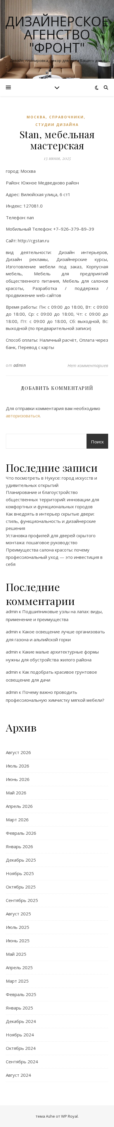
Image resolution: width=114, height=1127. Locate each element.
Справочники (66, 117)
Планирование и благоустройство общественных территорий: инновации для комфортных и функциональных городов (52, 499)
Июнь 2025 (18, 940)
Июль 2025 (17, 927)
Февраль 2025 (21, 994)
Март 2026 (17, 819)
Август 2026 (18, 752)
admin (19, 365)
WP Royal (69, 1116)
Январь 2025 (19, 1008)
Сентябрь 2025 (22, 900)
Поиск (97, 442)
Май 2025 (16, 954)
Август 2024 (18, 1075)
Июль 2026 (17, 766)
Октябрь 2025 (21, 887)
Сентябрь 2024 (22, 1061)
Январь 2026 (19, 846)
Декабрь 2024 (21, 1021)
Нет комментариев (88, 365)
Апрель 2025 (19, 967)
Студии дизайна (57, 124)
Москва (36, 117)
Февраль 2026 (21, 833)
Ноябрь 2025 (20, 873)
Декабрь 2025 (21, 860)
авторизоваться (23, 416)
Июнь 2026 (18, 779)
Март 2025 (17, 981)
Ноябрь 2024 (20, 1035)
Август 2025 (18, 914)
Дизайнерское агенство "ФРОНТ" (57, 34)
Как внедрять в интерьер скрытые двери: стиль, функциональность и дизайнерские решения (51, 521)
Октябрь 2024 (21, 1048)
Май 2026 (16, 793)
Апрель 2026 (19, 806)
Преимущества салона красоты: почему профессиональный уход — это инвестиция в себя (54, 557)
